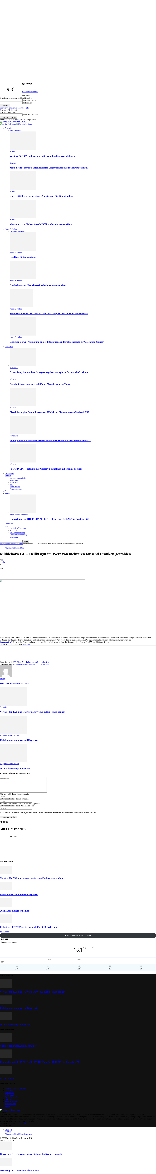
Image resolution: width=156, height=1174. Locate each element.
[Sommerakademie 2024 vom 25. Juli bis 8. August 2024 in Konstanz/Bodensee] (21, 307)
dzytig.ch (13, 530)
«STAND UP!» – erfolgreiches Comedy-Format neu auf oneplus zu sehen (46, 468)
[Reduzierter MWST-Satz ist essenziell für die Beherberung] (6, 922)
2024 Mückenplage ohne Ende (15, 768)
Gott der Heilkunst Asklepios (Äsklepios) (20, 1045)
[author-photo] (6, 676)
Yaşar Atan (14, 480)
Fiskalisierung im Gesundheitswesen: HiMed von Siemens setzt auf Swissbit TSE (49, 412)
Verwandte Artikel (7, 683)
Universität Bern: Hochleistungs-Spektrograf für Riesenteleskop (41, 196)
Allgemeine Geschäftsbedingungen (18, 1134)
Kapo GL (26, 644)
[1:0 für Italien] (6, 1074)
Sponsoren (9, 524)
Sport (7, 491)
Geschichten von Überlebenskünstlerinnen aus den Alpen (38, 285)
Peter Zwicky (15, 487)
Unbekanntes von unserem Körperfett (19, 740)
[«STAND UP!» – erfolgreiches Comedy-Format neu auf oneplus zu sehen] (23, 462)
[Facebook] (22, 572)
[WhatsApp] (48, 572)
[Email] (66, 572)
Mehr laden (4, 932)
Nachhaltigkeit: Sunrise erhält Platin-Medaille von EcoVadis (40, 384)
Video (7, 493)
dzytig (2, 562)
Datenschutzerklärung (18, 535)
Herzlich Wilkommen (18, 528)
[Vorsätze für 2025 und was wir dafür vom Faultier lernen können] (23, 149)
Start (2, 544)
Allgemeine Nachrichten (19, 514)
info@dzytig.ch (23, 1123)
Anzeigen (8, 1130)
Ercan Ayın (14, 482)
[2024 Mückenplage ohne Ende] (13, 761)
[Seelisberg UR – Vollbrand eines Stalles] (6, 1166)
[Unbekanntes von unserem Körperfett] (13, 733)
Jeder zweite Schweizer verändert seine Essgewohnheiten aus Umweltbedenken (49, 167)
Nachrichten (17, 130)
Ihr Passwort (27, 103)
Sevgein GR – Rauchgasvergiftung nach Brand (31, 664)
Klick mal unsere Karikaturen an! (78, 936)
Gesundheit (9, 474)
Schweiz (8, 128)
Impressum (14, 537)
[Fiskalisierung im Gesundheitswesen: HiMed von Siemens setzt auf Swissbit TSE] (23, 405)
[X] (31, 572)
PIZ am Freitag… (16, 489)
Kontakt (8, 1132)
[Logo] (8, 124)
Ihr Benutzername (29, 100)
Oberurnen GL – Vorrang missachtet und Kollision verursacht (31, 1154)
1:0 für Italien (7, 1078)
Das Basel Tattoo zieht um (23, 257)
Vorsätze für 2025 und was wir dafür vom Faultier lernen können (42, 156)
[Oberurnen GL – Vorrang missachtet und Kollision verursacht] (6, 1149)
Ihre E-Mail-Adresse (30, 115)
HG (11, 485)
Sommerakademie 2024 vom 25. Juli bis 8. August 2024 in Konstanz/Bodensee (49, 313)
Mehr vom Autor (22, 683)
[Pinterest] (39, 572)
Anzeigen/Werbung (17, 533)
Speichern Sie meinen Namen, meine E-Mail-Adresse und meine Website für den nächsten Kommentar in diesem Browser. (49, 813)
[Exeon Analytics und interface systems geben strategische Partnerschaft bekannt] (23, 365)
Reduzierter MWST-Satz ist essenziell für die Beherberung (28, 927)
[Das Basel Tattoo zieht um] (23, 250)
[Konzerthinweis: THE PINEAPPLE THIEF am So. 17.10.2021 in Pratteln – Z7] (23, 512)
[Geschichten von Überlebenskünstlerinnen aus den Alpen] (23, 278)
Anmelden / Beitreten (30, 92)
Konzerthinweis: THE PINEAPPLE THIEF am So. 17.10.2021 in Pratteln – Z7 (49, 519)
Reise (15, 231)
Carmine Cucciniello (18, 478)
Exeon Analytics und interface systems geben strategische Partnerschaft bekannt (49, 372)
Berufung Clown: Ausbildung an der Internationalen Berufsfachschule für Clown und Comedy (57, 342)
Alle (11, 130)
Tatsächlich (21, 231)
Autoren (8, 476)
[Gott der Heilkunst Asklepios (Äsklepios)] (6, 1041)
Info (6, 526)
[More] (75, 572)
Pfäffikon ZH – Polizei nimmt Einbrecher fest (31, 662)
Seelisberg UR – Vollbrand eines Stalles (19, 1170)
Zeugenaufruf (5, 642)
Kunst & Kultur (11, 229)
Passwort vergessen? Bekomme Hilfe (14, 108)
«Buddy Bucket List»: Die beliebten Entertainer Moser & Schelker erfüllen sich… (50, 440)
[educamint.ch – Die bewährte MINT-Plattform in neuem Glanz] (23, 217)
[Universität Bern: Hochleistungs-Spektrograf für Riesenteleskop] (23, 189)
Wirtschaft (9, 347)
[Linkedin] (57, 572)
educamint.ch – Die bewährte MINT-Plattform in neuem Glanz (41, 224)
